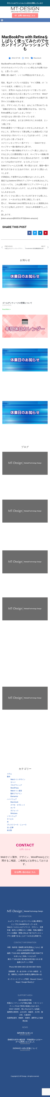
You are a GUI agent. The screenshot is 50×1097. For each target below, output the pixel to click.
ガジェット (14, 810)
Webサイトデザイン (17, 779)
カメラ (12, 808)
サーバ (12, 782)
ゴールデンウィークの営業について (17, 303)
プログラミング (16, 785)
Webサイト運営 (16, 791)
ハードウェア (12, 799)
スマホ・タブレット (17, 805)
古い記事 (10, 827)
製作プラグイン (16, 793)
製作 (8, 777)
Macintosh (37, 58)
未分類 (9, 830)
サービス (10, 819)
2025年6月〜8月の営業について (25, 1048)
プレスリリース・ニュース (17, 825)
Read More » (6, 309)
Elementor (14, 796)
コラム (9, 774)
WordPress (14, 788)
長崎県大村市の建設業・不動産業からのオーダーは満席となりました (25, 1041)
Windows (13, 813)
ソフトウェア (12, 816)
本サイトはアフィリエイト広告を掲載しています (25, 3)
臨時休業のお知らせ (25, 1033)
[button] (2, 20)
